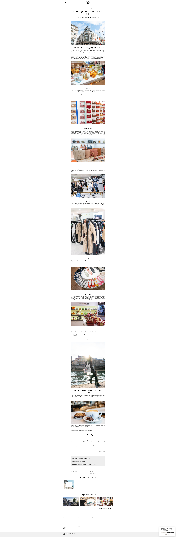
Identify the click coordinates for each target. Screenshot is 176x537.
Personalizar (165, 534)
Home (84, 8)
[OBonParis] (88, 2)
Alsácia (79, 526)
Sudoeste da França (80, 524)
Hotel (63, 529)
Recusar (164, 532)
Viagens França (102, 2)
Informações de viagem (96, 522)
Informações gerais (95, 524)
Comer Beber (64, 526)
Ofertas (82, 2)
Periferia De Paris (80, 518)
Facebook (111, 520)
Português (110, 2)
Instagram (111, 518)
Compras (91, 8)
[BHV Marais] (68, 485)
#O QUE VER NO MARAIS (92, 473)
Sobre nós (64, 518)
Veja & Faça (64, 527)
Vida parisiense (95, 2)
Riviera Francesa (80, 525)
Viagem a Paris (77, 2)
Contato (64, 534)
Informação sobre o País (95, 525)
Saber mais (169, 534)
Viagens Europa (94, 526)
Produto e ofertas (95, 517)
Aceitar (170, 532)
